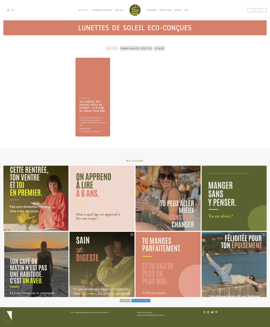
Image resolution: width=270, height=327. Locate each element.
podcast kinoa (165, 10)
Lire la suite (85, 128)
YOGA (186, 10)
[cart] (8, 10)
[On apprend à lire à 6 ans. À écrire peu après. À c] (102, 198)
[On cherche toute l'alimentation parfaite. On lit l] (234, 198)
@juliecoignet (135, 160)
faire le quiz (256, 10)
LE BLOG (159, 48)
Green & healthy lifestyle (136, 48)
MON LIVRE (119, 10)
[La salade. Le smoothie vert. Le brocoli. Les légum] (102, 264)
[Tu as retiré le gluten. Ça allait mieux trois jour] (168, 264)
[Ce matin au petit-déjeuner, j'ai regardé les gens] (35, 264)
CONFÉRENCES (152, 10)
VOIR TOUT (111, 48)
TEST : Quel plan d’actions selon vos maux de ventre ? (89, 312)
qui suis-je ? (84, 10)
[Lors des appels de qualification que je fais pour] (168, 198)
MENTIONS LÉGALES (144, 312)
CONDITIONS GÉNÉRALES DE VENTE (150, 315)
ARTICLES (178, 10)
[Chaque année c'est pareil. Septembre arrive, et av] (35, 198)
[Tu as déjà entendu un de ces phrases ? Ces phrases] (234, 264)
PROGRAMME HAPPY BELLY (102, 10)
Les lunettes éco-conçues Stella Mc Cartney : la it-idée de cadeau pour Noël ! (92, 108)
